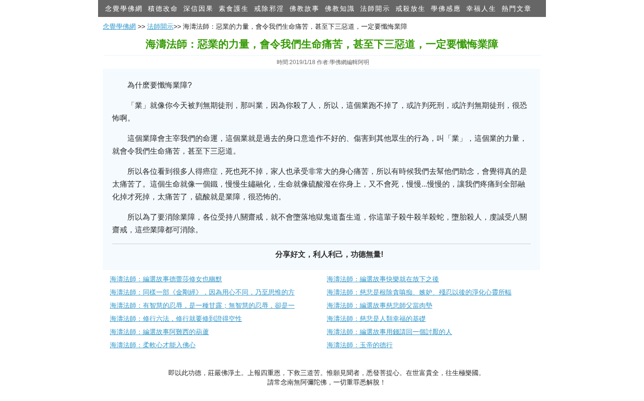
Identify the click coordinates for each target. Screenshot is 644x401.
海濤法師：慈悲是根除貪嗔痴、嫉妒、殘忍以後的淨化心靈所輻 (419, 292)
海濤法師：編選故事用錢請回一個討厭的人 (389, 332)
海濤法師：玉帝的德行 (360, 345)
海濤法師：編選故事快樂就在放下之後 (383, 279)
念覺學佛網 (124, 8)
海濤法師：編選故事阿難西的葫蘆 (159, 332)
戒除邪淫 (269, 8)
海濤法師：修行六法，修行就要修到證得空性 (176, 318)
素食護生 (234, 8)
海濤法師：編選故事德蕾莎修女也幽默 (166, 279)
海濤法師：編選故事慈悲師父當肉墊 (379, 305)
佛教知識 (340, 8)
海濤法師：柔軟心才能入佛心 (153, 345)
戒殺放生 (411, 8)
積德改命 (163, 8)
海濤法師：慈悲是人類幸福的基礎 (376, 318)
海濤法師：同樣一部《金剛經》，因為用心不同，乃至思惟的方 (202, 292)
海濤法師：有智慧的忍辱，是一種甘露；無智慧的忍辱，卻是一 (202, 305)
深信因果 (198, 8)
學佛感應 (446, 8)
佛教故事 (304, 8)
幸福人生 (481, 8)
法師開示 (375, 8)
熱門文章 (517, 8)
